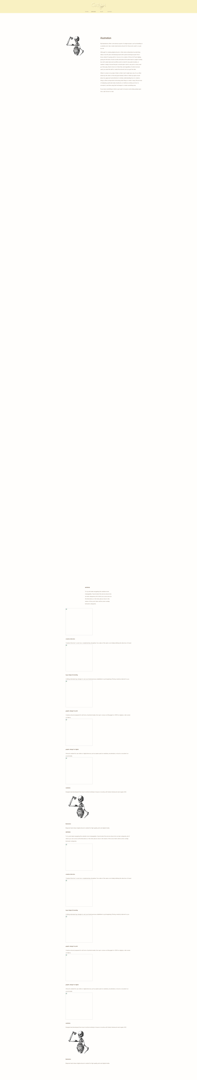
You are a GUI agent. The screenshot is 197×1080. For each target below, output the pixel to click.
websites (68, 788)
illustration (68, 824)
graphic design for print (72, 711)
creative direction (70, 639)
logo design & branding (72, 675)
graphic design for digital (72, 749)
